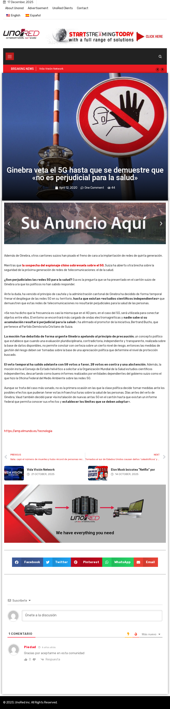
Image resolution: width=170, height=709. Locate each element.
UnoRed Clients (62, 8)
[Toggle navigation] (9, 56)
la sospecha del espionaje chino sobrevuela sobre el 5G (63, 265)
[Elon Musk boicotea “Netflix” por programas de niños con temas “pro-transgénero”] (98, 473)
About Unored (14, 8)
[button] (157, 70)
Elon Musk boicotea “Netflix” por (133, 469)
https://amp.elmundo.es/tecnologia (28, 431)
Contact (82, 8)
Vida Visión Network (41, 469)
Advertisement (38, 8)
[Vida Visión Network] (14, 473)
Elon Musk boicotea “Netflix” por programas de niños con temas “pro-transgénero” (88, 68)
